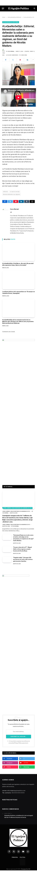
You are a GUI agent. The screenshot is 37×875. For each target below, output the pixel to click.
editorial (5, 191)
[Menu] (3, 8)
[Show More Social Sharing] (33, 60)
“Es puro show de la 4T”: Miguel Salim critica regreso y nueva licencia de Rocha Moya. (22, 549)
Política (22, 857)
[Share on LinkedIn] (27, 60)
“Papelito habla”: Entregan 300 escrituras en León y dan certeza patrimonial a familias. (23, 559)
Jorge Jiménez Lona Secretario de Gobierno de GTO (17, 508)
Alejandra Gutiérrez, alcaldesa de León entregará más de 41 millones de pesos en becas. (18, 816)
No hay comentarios (12, 55)
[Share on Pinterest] (20, 60)
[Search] (34, 8)
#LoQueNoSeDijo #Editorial (10, 22)
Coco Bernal (11, 51)
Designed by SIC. (26, 869)
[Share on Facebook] (5, 60)
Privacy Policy (18, 743)
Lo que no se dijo (15, 191)
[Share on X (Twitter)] (13, 60)
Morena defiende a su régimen (11, 194)
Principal (15, 857)
